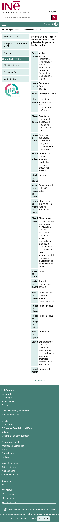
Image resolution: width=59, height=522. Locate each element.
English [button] (53, 11)
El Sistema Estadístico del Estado (17, 428)
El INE (4, 421)
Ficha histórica (38, 380)
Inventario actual (12, 36)
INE (2, 30)
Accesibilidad (8, 401)
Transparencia (8, 424)
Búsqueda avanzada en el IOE (15, 44)
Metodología (10, 79)
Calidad (5, 432)
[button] (50, 24)
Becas (4, 449)
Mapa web (6, 394)
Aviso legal (6, 398)
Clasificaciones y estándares (15, 411)
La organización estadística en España (21, 30)
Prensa (4, 405)
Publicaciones (8, 471)
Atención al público (10, 463)
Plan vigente (10, 53)
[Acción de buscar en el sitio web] (54, 17)
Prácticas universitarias (12, 446)
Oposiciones (7, 453)
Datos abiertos (8, 467)
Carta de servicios (10, 474)
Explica (5, 457)
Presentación (10, 72)
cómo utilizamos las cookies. (23, 518)
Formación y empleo (11, 442)
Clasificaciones (11, 65)
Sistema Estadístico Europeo (15, 436)
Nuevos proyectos (10, 414)
